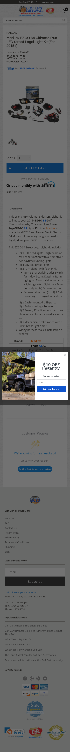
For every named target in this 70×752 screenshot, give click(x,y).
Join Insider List (51, 389)
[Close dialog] (65, 355)
